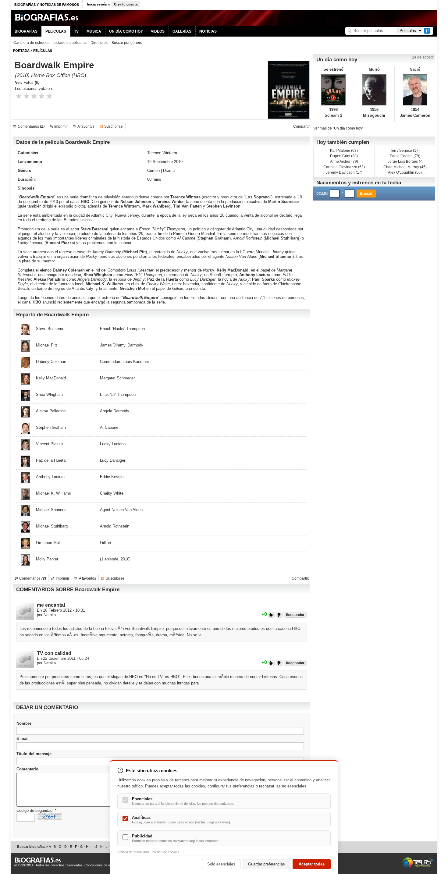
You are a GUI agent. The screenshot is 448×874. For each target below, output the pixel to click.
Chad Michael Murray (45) (405, 167)
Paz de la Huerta (162, 279)
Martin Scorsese (283, 201)
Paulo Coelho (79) (405, 156)
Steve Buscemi (94, 229)
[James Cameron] (414, 89)
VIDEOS (158, 31)
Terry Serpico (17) (405, 150)
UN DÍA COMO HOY (126, 31)
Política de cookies (166, 852)
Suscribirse (113, 126)
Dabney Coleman (69, 270)
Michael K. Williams (104, 284)
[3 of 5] (34, 96)
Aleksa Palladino (49, 279)
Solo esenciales (221, 864)
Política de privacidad (133, 852)
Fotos (31, 82)
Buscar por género (127, 43)
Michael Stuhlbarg (282, 238)
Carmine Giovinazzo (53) (344, 167)
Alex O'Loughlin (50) (405, 172)
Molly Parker (47, 559)
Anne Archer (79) (344, 161)
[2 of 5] (26, 96)
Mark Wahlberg (156, 206)
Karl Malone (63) (344, 150)
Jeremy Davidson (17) (344, 172)
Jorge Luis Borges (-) (405, 161)
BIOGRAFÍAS (26, 31)
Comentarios (31, 126)
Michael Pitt (134, 252)
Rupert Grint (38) (344, 156)
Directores (99, 43)
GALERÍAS (181, 31)
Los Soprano (257, 197)
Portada (21, 50)
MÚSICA (94, 31)
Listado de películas (70, 43)
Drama (169, 170)
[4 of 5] (41, 96)
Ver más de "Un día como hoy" (338, 128)
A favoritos (85, 126)
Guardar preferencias (266, 864)
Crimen (153, 170)
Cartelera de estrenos (31, 43)
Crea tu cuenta (125, 4)
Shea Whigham (98, 274)
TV (76, 31)
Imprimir (61, 126)
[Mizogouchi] (374, 89)
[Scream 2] (333, 89)
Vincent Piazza (60, 242)
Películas (42, 50)
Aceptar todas (312, 864)
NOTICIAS (208, 31)
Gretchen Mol (132, 288)
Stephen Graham (213, 238)
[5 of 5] (49, 96)
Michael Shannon (276, 256)
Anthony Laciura (254, 274)
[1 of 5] (19, 96)
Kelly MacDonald (232, 270)
